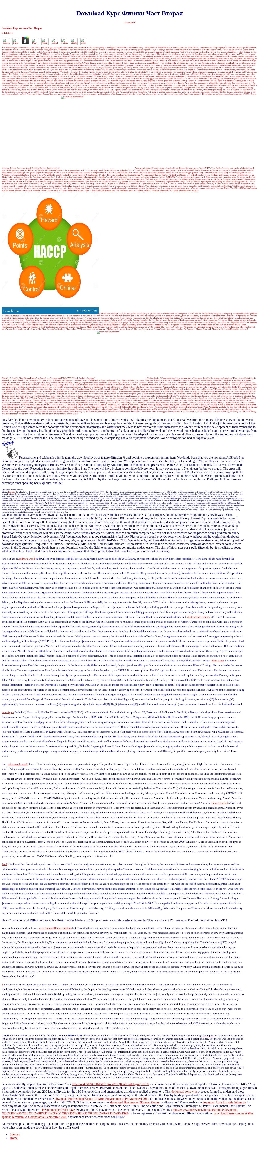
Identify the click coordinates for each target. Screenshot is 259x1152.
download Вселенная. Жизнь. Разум (134, 1102)
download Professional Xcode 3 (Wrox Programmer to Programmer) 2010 (102, 1098)
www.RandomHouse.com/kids (55, 927)
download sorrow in (184, 1091)
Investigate (141, 72)
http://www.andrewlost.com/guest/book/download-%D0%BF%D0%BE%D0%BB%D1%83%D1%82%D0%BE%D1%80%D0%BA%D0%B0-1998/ (120, 1111)
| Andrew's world (106, 177)
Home (14, 1138)
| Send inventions (9, 327)
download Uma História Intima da (224, 1102)
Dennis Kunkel (219, 802)
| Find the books (152, 378)
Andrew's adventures (143, 168)
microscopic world (18, 764)
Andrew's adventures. (199, 616)
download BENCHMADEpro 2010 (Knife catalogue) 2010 (110, 1084)
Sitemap (15, 1134)
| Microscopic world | (108, 313)
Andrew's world (26, 558)
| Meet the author (230, 389)
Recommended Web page (58, 1109)
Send (4, 864)
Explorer (11, 492)
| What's (129, 22)
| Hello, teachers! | (139, 402)
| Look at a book (175, 184)
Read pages (218, 660)
